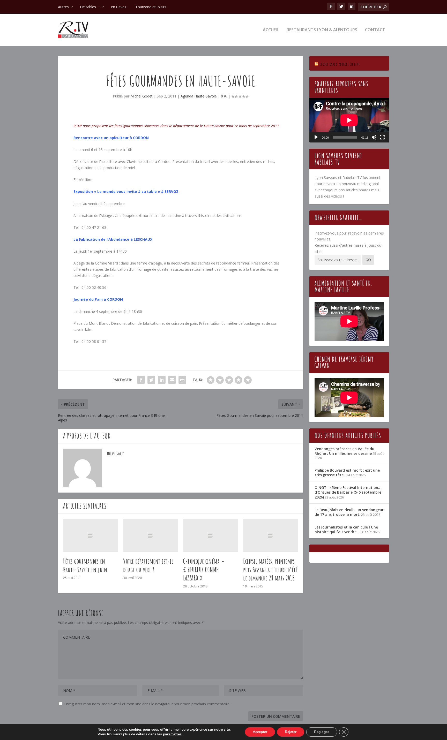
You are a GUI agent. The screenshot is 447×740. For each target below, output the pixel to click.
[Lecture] (316, 137)
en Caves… (120, 6)
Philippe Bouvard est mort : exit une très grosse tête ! (347, 472)
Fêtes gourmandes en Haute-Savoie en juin (85, 565)
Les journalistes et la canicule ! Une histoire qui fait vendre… (346, 529)
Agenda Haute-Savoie (199, 96)
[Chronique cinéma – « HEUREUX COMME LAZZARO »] (210, 535)
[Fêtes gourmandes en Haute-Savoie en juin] (90, 535)
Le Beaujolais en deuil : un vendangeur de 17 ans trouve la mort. (349, 512)
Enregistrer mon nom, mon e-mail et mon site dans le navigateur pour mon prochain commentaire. (147, 703)
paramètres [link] (172, 734)
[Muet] (374, 137)
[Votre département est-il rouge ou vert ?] (150, 535)
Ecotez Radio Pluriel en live (340, 64)
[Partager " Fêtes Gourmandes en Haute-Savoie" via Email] (172, 380)
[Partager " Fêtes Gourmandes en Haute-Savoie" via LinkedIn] (162, 380)
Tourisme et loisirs (150, 6)
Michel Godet (141, 96)
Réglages (321, 731)
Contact (375, 30)
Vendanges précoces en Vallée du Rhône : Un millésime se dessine (344, 451)
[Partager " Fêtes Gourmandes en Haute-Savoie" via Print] (182, 380)
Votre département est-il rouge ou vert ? (148, 565)
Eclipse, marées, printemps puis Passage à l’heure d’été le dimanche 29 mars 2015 (270, 569)
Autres (63, 6)
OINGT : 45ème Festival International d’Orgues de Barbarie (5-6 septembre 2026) (348, 492)
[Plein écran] (382, 137)
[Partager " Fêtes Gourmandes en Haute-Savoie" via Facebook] (141, 380)
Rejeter (290, 731)
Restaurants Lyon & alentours (322, 30)
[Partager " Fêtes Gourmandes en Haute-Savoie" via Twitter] (151, 380)
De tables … (90, 6)
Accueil (271, 30)
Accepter (260, 731)
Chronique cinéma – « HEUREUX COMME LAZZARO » (204, 569)
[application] (349, 120)
